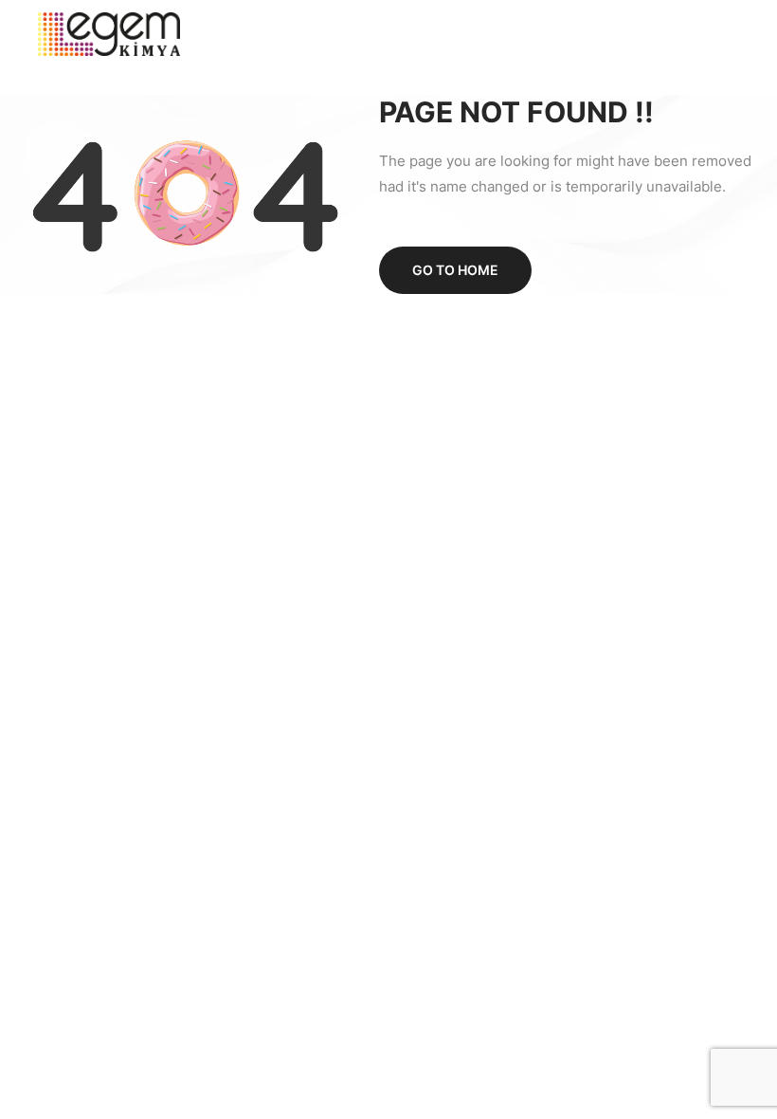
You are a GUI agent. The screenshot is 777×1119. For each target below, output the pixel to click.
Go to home (455, 270)
